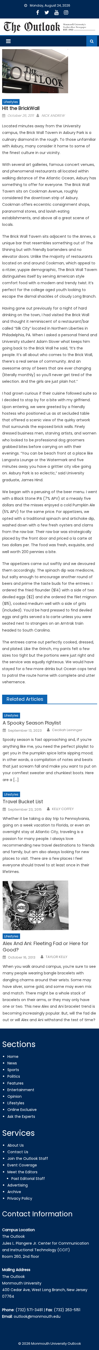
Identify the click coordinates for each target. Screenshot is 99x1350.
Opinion (14, 1096)
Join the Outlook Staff (27, 1158)
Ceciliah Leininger (67, 730)
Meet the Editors (22, 1172)
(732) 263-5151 (67, 1309)
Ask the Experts (21, 1116)
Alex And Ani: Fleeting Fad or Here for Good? (45, 946)
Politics (13, 1076)
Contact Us (17, 1152)
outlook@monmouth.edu (37, 1316)
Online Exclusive (22, 1109)
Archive (14, 1191)
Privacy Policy (19, 1198)
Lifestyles (11, 102)
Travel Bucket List (23, 801)
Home (12, 1056)
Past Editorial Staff (28, 1178)
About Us (15, 1145)
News (12, 1063)
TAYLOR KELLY (56, 957)
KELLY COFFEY (63, 809)
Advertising (17, 1185)
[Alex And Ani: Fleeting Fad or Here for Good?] (50, 905)
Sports (13, 1069)
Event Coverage (22, 1165)
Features (15, 1083)
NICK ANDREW (53, 115)
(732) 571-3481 (29, 1309)
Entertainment (20, 1089)
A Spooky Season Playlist (32, 723)
